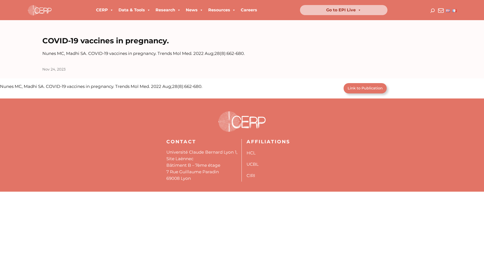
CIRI (251, 175)
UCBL (253, 164)
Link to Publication (365, 88)
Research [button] (165, 10)
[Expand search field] (432, 10)
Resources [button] (219, 10)
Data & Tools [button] (131, 10)
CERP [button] (102, 10)
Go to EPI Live (341, 10)
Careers (249, 10)
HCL (251, 152)
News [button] (192, 10)
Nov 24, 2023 (54, 69)
